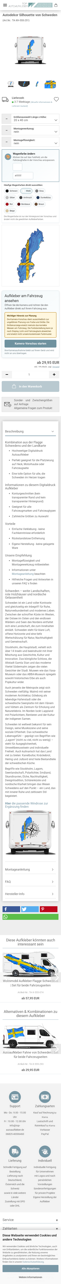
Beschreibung (14, 431)
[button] (7, 374)
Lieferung (14, 1160)
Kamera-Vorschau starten (30, 343)
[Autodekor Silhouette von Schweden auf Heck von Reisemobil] (30, 50)
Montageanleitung (23, 573)
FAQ (8, 881)
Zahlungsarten (45, 1106)
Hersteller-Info (14, 894)
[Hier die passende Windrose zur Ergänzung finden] (30, 832)
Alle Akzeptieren (30, 1268)
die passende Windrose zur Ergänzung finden (26, 805)
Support (15, 1106)
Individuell (45, 1160)
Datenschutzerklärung (33, 1262)
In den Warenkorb (30, 386)
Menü (5, 5)
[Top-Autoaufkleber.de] (30, 5)
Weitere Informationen (30, 1277)
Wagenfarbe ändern (24, 153)
